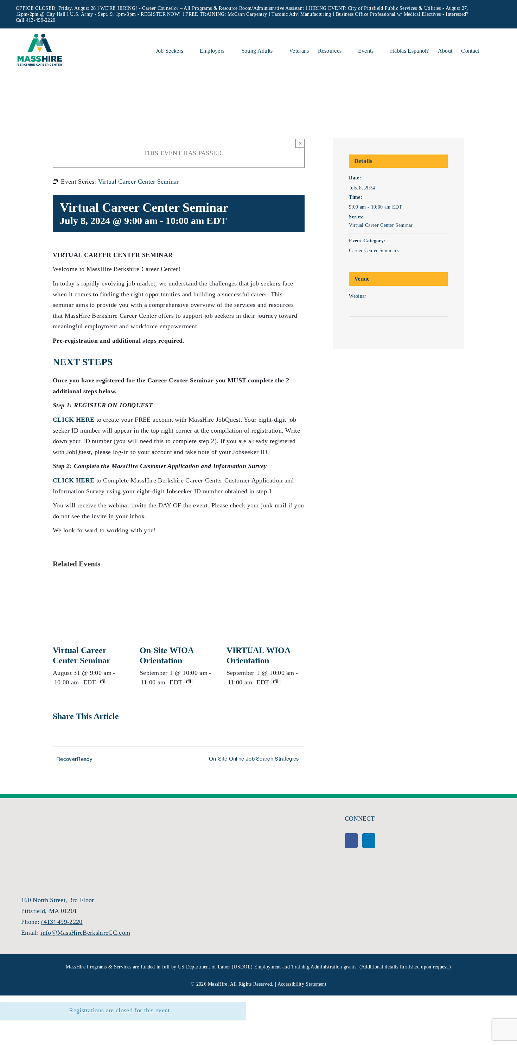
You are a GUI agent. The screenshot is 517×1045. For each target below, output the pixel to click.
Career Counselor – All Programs (177, 8)
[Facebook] (351, 840)
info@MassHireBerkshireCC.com (85, 932)
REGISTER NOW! (161, 14)
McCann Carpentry (247, 14)
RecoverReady (74, 758)
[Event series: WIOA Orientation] (188, 681)
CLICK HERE (73, 480)
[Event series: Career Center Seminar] (102, 681)
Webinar (357, 296)
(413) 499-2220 (61, 921)
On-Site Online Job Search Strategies (254, 758)
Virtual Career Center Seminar (381, 225)
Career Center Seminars (373, 250)
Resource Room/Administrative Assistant (261, 8)
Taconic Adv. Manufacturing (301, 14)
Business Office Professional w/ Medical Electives (388, 14)
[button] (490, 50)
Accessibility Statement (301, 984)
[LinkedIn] (368, 840)
